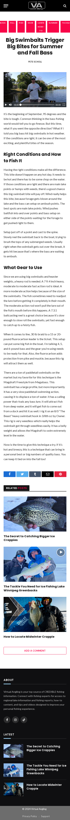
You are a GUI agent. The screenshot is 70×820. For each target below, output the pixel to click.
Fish (21, 22)
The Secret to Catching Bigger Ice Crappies (29, 538)
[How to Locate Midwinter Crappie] (35, 614)
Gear (30, 22)
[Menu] (6, 6)
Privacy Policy (29, 816)
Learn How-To (41, 26)
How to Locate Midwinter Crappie (29, 637)
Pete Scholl (35, 61)
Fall (12, 22)
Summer (53, 22)
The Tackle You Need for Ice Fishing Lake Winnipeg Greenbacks (34, 588)
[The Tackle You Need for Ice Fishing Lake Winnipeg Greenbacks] (35, 564)
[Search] (64, 6)
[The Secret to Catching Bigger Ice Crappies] (35, 514)
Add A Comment (35, 650)
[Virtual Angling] (37, 6)
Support (45, 816)
